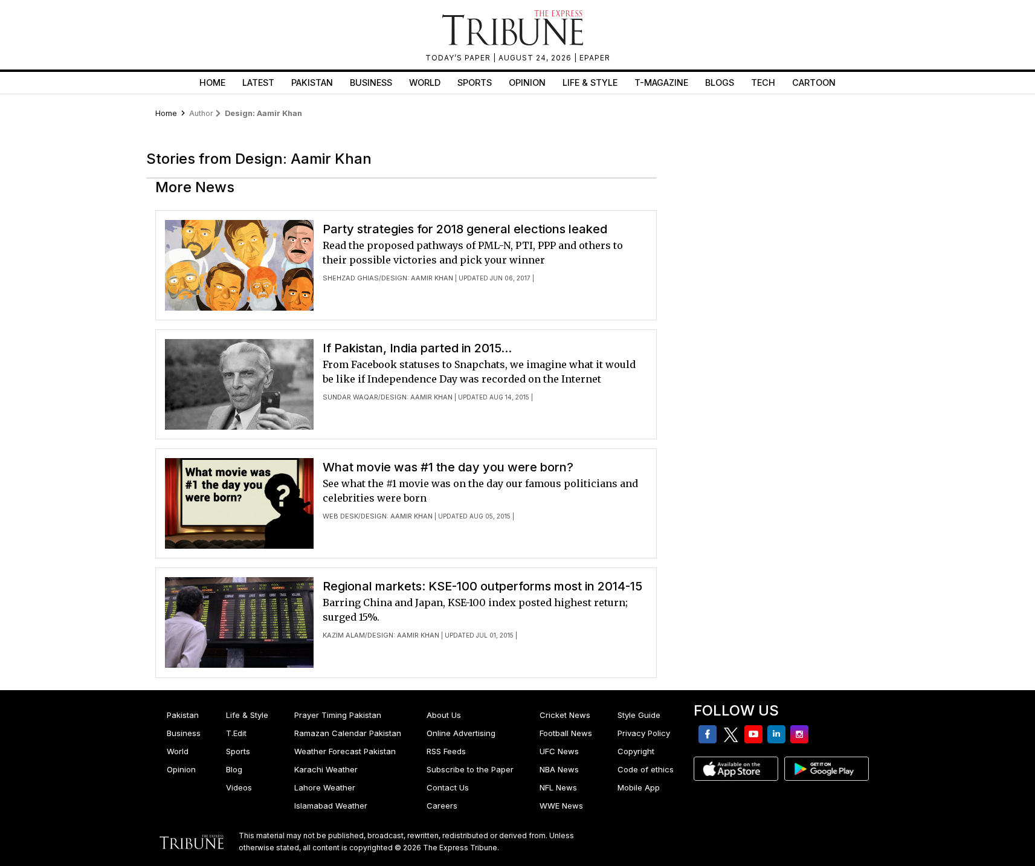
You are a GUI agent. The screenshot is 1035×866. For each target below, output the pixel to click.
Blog (234, 769)
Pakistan (312, 82)
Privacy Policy (643, 733)
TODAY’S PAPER (459, 57)
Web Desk (340, 516)
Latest (258, 82)
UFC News (559, 751)
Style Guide (638, 715)
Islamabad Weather (330, 805)
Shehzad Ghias (351, 278)
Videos (239, 787)
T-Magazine (661, 82)
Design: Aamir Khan (417, 278)
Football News (566, 733)
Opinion (527, 82)
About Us (444, 715)
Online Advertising (461, 733)
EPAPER (594, 57)
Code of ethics (645, 769)
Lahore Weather (324, 787)
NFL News (558, 787)
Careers (442, 805)
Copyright (635, 751)
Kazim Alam (344, 635)
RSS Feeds (446, 751)
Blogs (719, 82)
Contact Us (448, 787)
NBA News (559, 769)
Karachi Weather (326, 769)
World (424, 82)
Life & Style (590, 82)
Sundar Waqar (350, 397)
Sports (474, 82)
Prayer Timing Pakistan (337, 715)
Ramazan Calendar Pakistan (347, 733)
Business (371, 82)
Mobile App (638, 787)
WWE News (561, 805)
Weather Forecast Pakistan (345, 751)
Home (212, 82)
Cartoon (814, 82)
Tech (763, 82)
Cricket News (565, 715)
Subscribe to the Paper (470, 769)
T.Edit (236, 733)
